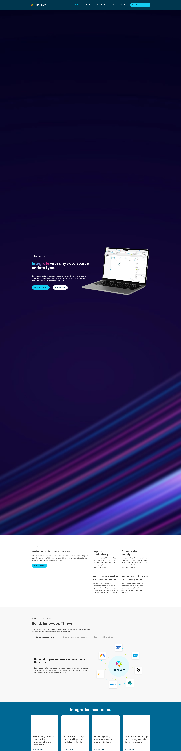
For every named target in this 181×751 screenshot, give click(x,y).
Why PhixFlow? (102, 5)
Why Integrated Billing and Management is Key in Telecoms (136, 739)
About (122, 5)
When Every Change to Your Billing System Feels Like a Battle (75, 739)
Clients (115, 5)
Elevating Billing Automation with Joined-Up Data (103, 739)
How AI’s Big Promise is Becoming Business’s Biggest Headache (43, 740)
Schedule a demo (138, 5)
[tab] (45, 637)
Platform (78, 5)
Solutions (89, 5)
